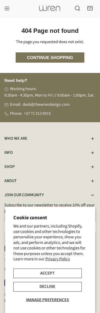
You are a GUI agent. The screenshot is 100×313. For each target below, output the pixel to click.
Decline (47, 286)
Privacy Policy (57, 259)
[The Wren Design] (49, 8)
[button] (90, 8)
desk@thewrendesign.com (46, 104)
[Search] (77, 8)
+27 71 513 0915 (37, 113)
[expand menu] (7, 8)
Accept (47, 273)
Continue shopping (50, 57)
